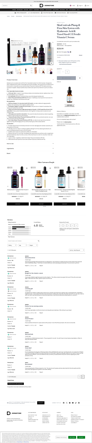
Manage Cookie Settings (61, 437)
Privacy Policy (74, 415)
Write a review (60, 45)
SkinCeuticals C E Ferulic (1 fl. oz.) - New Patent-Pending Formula (41, 190)
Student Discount (61, 422)
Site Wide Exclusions (76, 416)
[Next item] (84, 186)
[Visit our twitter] (66, 402)
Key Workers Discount (62, 421)
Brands (12, 16)
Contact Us (31, 416)
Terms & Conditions (75, 418)
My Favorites (45, 419)
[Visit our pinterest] (78, 402)
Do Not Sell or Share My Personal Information (15, 421)
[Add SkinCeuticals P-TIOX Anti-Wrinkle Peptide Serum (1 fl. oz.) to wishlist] (73, 168)
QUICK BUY (17, 204)
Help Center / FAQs (32, 415)
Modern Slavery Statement (77, 419)
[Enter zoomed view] (51, 63)
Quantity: (59, 68)
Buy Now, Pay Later (61, 424)
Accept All (81, 437)
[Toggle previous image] (8, 42)
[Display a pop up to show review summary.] (23, 196)
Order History (45, 422)
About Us (59, 415)
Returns (30, 418)
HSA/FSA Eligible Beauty (62, 418)
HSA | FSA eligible (63, 52)
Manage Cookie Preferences (13, 418)
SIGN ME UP (40, 402)
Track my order (32, 421)
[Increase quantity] (67, 72)
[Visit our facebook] (63, 402)
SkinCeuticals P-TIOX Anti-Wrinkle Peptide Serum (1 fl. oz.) (65, 190)
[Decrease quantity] (59, 72)
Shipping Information (33, 419)
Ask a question (68, 45)
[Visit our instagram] (69, 402)
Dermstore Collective (62, 419)
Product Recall (75, 421)
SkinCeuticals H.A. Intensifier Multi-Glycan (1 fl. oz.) (17, 190)
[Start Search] (31, 5)
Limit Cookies (72, 437)
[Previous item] (8, 186)
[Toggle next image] (53, 42)
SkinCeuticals (19, 16)
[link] (79, 5)
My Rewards (45, 418)
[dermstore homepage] (47, 5)
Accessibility (74, 422)
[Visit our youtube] (72, 402)
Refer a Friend (45, 421)
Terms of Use (26, 441)
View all (80, 55)
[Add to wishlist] (79, 78)
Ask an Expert (60, 416)
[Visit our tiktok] (75, 402)
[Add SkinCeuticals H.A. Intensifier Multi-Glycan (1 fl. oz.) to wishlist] (26, 168)
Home (8, 16)
